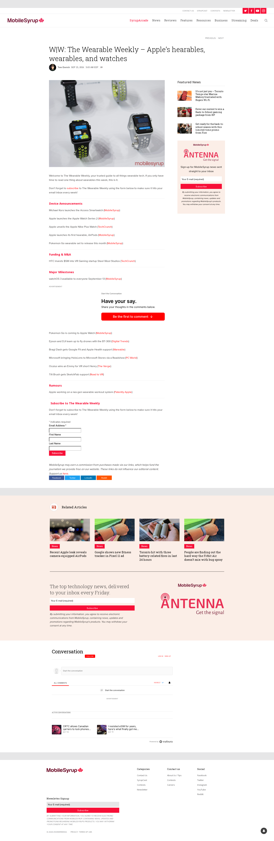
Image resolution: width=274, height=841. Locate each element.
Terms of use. (85, 832)
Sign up (168, 656)
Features (186, 20)
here (65, 473)
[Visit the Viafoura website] (166, 741)
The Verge (104, 366)
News (156, 20)
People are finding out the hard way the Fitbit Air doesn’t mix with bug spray (203, 556)
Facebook (56, 477)
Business (221, 20)
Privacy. (74, 832)
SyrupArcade (139, 20)
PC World (131, 357)
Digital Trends (120, 341)
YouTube (201, 789)
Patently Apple (123, 392)
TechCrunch (105, 226)
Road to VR (96, 374)
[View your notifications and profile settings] (169, 683)
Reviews (170, 20)
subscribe (72, 188)
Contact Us (188, 11)
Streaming (239, 20)
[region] (112, 696)
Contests (215, 11)
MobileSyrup (111, 210)
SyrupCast (202, 11)
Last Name (55, 443)
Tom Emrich (64, 67)
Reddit (104, 477)
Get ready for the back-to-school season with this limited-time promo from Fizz (210, 128)
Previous (210, 38)
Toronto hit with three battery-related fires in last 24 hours (158, 556)
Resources (203, 20)
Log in (160, 656)
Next (221, 38)
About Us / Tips (174, 775)
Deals (254, 20)
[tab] (60, 683)
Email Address (57, 425)
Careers (171, 784)
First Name (55, 434)
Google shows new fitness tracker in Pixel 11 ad (113, 554)
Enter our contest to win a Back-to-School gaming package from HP (210, 112)
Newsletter (229, 11)
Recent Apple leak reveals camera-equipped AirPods (68, 554)
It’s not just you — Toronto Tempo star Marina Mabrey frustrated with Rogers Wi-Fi (209, 96)
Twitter (72, 477)
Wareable (119, 349)
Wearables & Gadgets (65, 37)
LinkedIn (88, 477)
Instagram (202, 784)
